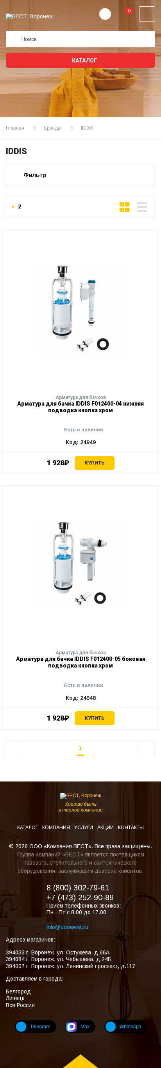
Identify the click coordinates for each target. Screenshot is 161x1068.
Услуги (84, 827)
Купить (94, 463)
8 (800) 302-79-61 (78, 887)
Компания (56, 827)
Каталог (84, 60)
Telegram (40, 1026)
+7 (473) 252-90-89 (80, 897)
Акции (106, 827)
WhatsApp (130, 1026)
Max (84, 1026)
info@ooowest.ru (67, 927)
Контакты (131, 827)
